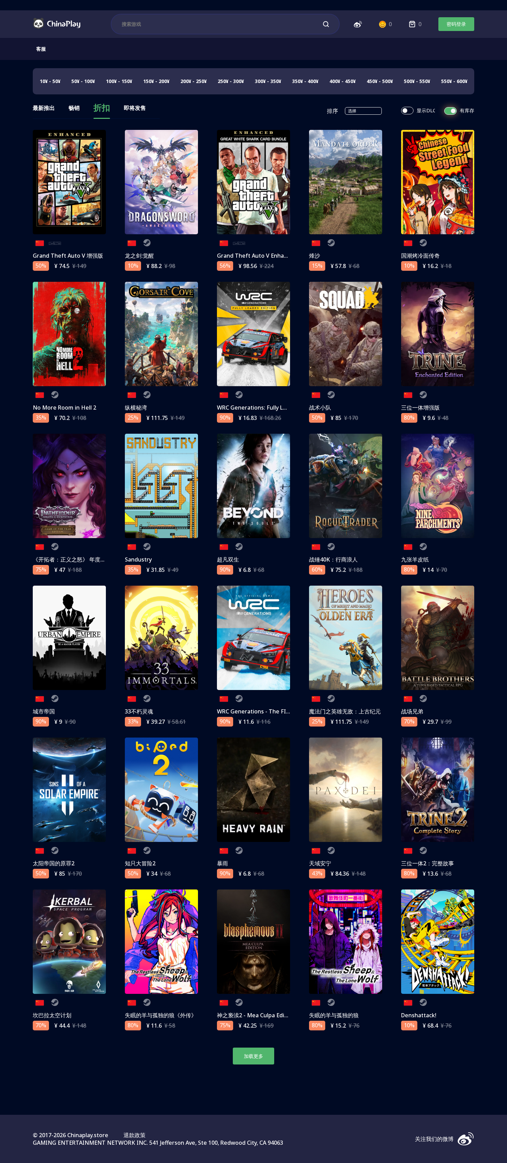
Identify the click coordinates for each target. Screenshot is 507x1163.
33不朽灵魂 (139, 711)
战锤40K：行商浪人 (333, 559)
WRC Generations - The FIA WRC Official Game (278, 711)
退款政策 (134, 1135)
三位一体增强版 (420, 407)
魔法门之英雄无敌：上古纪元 (345, 711)
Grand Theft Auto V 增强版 (68, 255)
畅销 (74, 108)
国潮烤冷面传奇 (420, 255)
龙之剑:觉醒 (139, 255)
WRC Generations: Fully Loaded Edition (268, 407)
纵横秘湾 (136, 407)
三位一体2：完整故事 (427, 863)
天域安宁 (320, 863)
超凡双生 (228, 559)
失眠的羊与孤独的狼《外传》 (161, 1015)
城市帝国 (44, 711)
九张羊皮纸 (415, 559)
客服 (41, 48)
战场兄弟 (412, 711)
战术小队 (320, 407)
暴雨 (222, 863)
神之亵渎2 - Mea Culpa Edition (256, 1015)
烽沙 (314, 255)
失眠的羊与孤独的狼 (334, 1015)
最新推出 (44, 108)
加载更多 (253, 1056)
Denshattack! (418, 1015)
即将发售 (135, 108)
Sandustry (138, 559)
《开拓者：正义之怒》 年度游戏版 (75, 559)
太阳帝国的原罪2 (53, 863)
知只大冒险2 (140, 863)
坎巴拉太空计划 (52, 1015)
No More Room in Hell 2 (64, 407)
